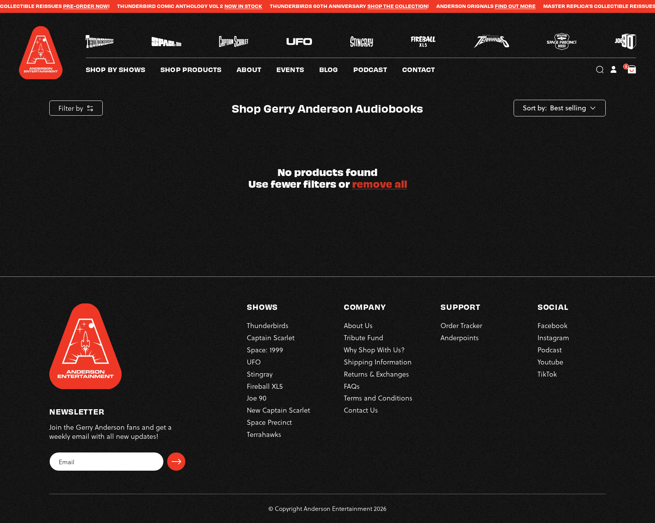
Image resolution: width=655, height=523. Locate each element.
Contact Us (361, 410)
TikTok (547, 374)
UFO (254, 362)
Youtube (550, 362)
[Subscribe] (176, 461)
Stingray (260, 374)
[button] (256, 69)
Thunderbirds (267, 325)
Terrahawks (264, 434)
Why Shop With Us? (374, 349)
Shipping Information (378, 362)
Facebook (552, 325)
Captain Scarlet (271, 337)
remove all (379, 183)
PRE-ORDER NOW (65, 6)
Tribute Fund (363, 337)
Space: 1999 (265, 349)
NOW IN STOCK (224, 6)
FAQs (352, 386)
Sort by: (535, 108)
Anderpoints (459, 337)
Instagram (553, 337)
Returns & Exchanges (376, 374)
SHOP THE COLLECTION (377, 6)
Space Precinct (269, 422)
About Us (358, 325)
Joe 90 (256, 398)
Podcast (549, 349)
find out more (495, 6)
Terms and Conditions (378, 398)
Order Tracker (461, 325)
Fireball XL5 (265, 386)
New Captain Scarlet (278, 410)
